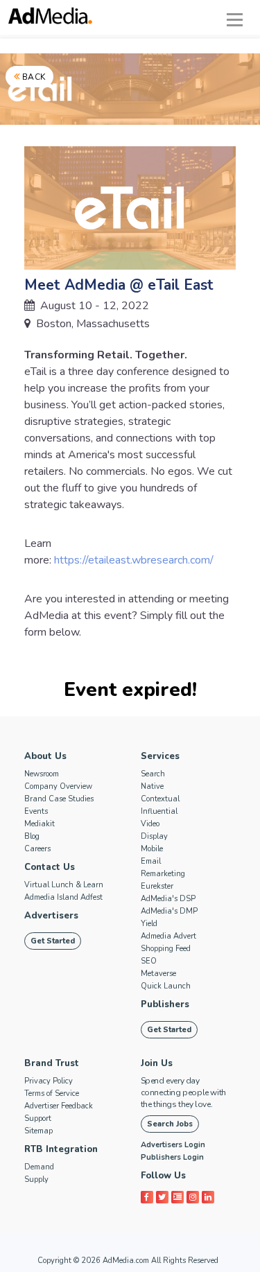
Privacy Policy (48, 1081)
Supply (36, 1179)
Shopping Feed (166, 948)
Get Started (53, 941)
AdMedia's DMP (169, 911)
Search (153, 774)
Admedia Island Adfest (63, 897)
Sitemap (38, 1131)
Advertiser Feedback (58, 1106)
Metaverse (158, 973)
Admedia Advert (168, 936)
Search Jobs (170, 1124)
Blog (32, 836)
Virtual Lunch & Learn (63, 885)
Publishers (165, 1004)
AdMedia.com (126, 1260)
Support (37, 1118)
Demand (39, 1167)
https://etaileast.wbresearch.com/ (134, 560)
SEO (149, 961)
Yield (149, 923)
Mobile (152, 849)
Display (154, 836)
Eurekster (157, 886)
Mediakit (39, 824)
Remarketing (163, 874)
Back (33, 76)
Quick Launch (166, 986)
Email (151, 861)
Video (150, 824)
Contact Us (49, 867)
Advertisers (51, 915)
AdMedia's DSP (168, 899)
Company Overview (58, 786)
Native (152, 786)
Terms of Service (51, 1093)
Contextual (160, 799)
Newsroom (41, 774)
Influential (159, 811)
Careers (37, 849)
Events (36, 811)
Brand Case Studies (59, 799)
